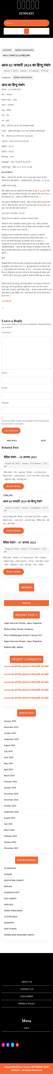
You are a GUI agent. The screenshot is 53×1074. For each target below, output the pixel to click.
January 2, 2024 (11, 71)
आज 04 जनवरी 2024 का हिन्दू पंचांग (23, 501)
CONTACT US (26, 989)
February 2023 (10, 836)
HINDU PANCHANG (24, 50)
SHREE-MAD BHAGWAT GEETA (19, 935)
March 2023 (9, 830)
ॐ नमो (42, 191)
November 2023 (11, 800)
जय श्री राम (7, 301)
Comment (7, 332)
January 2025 (10, 721)
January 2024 (10, 787)
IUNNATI (26, 13)
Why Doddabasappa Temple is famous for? (23, 635)
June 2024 (8, 757)
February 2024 (10, 781)
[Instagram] (3, 1044)
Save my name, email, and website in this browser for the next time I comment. (25, 422)
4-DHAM (8, 874)
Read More (15, 485)
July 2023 (8, 824)
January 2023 (10, 842)
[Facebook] (8, 1044)
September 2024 (11, 739)
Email (5, 388)
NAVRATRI (9, 923)
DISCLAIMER (27, 996)
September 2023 (11, 812)
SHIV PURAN (10, 929)
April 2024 (8, 769)
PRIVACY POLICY (26, 1003)
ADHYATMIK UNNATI (14, 880)
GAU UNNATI (10, 898)
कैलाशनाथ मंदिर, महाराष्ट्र (13, 647)
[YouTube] (17, 1044)
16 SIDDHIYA (10, 868)
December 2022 (11, 848)
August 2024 (9, 745)
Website (5, 403)
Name (5, 373)
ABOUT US (27, 982)
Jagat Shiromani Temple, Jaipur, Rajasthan (23, 623)
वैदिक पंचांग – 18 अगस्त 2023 (20, 457)
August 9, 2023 (11, 549)
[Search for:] (24, 23)
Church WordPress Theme (17, 1067)
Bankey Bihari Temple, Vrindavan (18, 629)
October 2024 (10, 733)
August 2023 (9, 818)
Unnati (23, 71)
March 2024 (9, 775)
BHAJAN (8, 886)
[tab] (26, 31)
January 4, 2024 (12, 508)
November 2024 (11, 727)
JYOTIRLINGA (10, 917)
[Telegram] (12, 1044)
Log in (26, 1028)
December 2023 (11, 794)
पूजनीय (44, 202)
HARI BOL (8, 904)
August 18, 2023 (12, 463)
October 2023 (10, 806)
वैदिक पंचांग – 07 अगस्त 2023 (19, 542)
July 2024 (8, 751)
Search (26, 587)
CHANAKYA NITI (11, 892)
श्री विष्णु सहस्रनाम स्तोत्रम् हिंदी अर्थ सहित (31, 666)
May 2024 (8, 763)
